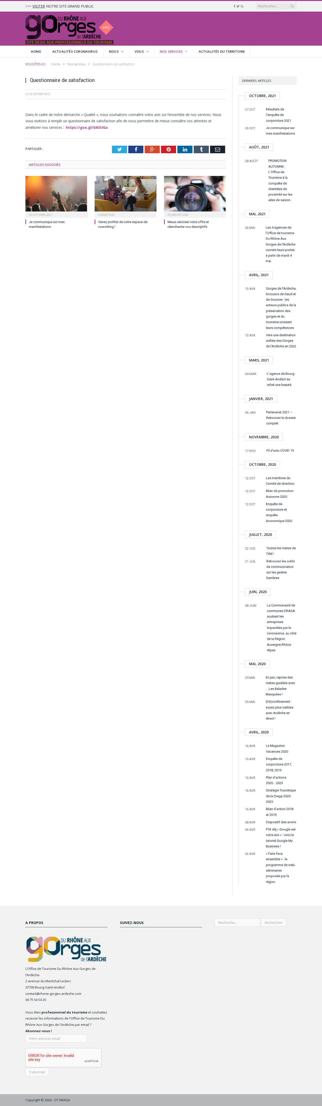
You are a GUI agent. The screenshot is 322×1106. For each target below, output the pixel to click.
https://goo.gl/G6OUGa (87, 127)
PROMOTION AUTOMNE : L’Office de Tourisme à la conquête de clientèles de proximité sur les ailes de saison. (280, 180)
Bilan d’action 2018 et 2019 (279, 811)
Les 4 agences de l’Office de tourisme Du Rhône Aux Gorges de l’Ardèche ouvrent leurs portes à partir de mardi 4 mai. (280, 244)
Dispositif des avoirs (281, 822)
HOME (36, 51)
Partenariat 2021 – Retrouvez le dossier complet (281, 417)
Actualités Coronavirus (75, 51)
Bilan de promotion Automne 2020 (280, 493)
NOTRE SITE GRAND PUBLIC (63, 6)
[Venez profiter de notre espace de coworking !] (125, 196)
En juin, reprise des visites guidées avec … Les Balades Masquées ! (280, 685)
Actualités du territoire (222, 51)
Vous (139, 51)
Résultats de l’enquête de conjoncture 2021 (278, 114)
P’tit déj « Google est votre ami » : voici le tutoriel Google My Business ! (281, 837)
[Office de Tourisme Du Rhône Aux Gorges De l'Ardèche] (69, 28)
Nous (114, 51)
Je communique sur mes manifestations (280, 130)
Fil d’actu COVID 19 (280, 450)
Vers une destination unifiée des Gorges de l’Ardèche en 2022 (281, 340)
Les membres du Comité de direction (280, 480)
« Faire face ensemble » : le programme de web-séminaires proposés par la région (281, 867)
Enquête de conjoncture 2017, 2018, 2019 (279, 764)
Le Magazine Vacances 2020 (277, 748)
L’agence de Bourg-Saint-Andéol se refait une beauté (281, 379)
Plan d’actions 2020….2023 (276, 780)
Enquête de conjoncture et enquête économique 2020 (279, 512)
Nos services (171, 51)
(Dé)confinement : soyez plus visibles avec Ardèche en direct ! (279, 710)
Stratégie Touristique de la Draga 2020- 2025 (281, 796)
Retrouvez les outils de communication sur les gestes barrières (280, 569)
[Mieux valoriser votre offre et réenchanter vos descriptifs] (195, 196)
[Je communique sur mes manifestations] (56, 196)
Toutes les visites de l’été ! (281, 551)
